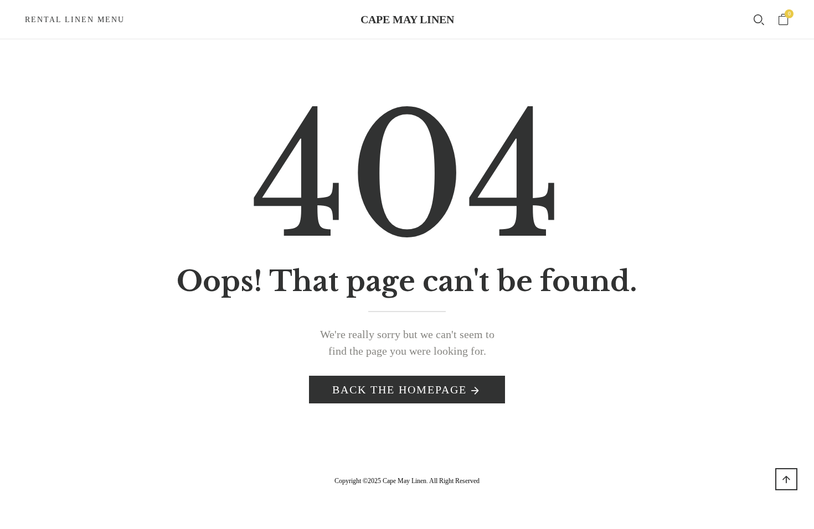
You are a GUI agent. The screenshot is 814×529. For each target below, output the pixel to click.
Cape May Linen (407, 19)
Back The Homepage (399, 389)
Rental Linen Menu (75, 19)
